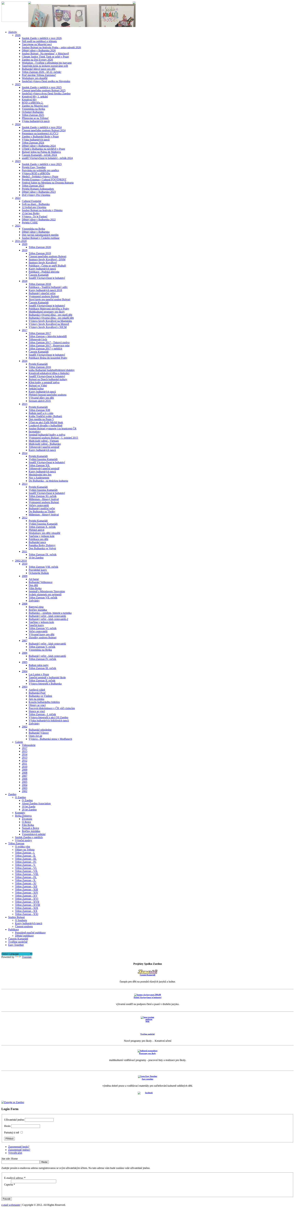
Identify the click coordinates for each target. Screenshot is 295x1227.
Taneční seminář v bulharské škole (47, 677)
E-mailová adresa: (14, 1177)
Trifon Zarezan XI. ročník (43, 496)
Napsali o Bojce (30, 828)
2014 (24, 453)
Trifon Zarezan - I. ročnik (42, 714)
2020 (24, 244)
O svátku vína (22, 846)
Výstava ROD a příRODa (36, 173)
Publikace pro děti (38, 539)
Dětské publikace (24, 935)
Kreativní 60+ (29, 99)
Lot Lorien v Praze (39, 674)
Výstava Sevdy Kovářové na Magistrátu (50, 320)
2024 (17, 124)
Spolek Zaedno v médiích (29, 837)
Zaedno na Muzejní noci (35, 105)
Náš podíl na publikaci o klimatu (39, 41)
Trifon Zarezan (16, 843)
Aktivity (12, 32)
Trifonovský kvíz (38, 339)
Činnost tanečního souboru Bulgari (47, 256)
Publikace (13, 929)
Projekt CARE (30, 222)
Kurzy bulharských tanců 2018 (45, 290)
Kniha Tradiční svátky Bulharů (45, 416)
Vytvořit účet (15, 1152)
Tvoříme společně (17, 941)
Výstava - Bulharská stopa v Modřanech (50, 738)
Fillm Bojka (35, 588)
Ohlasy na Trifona (24, 849)
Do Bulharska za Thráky (42, 511)
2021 (17, 225)
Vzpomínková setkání (33, 834)
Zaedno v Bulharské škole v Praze (40, 136)
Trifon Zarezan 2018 (40, 284)
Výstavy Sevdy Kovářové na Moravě (49, 324)
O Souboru (21, 920)
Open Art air (35, 735)
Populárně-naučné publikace (30, 932)
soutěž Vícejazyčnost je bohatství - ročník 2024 (47, 158)
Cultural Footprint (31, 201)
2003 (24, 686)
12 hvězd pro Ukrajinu (34, 207)
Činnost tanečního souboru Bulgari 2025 (44, 90)
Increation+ (35, 431)
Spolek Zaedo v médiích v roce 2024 (42, 127)
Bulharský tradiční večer (42, 508)
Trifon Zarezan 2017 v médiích (45, 348)
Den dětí (33, 585)
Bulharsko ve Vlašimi (40, 695)
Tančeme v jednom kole (41, 536)
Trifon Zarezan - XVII (27, 901)
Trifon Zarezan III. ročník (42, 668)
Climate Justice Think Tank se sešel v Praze (45, 56)
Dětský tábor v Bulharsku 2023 (39, 191)
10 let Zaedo (28, 806)
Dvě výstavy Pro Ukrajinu (36, 194)
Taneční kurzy (36, 625)
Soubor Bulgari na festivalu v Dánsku (42, 210)
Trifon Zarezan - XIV (26, 892)
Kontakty (20, 812)
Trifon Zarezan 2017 (40, 333)
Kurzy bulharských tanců (42, 268)
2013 (24, 483)
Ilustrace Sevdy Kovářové (43, 262)
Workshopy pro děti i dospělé (44, 533)
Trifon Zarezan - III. (26, 858)
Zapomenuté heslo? (18, 1146)
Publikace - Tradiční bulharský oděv (48, 287)
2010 (24, 563)
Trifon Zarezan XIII (39, 410)
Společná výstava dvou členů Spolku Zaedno (46, 93)
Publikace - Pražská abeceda (44, 271)
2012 (24, 517)
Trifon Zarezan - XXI (26, 914)
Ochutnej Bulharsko (33, 111)
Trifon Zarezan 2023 (33, 185)
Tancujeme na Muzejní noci (37, 44)
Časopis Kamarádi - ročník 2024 (39, 155)
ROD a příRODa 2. (32, 102)
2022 (17, 198)
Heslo (7, 1126)
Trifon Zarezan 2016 (40, 367)
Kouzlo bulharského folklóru (44, 702)
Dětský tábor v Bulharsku (36, 231)
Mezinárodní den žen (40, 474)
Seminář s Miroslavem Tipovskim (47, 591)
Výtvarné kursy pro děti (41, 634)
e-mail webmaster (10, 1204)
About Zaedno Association (36, 803)
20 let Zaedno (29, 809)
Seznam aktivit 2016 (40, 400)
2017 (24, 330)
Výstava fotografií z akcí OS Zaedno (48, 717)
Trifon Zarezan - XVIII (27, 904)
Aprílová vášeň (37, 689)
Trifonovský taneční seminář (44, 446)
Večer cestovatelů (38, 631)
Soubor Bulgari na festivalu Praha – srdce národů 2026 (51, 47)
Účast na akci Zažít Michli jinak (46, 422)
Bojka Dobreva (23, 815)
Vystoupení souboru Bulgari (44, 296)
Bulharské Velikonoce (40, 582)
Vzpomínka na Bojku (33, 108)
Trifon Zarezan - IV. (26, 861)
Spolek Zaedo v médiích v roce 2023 (42, 164)
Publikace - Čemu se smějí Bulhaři (47, 265)
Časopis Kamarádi (38, 274)
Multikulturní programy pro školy (47, 311)
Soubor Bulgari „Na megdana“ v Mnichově (45, 53)
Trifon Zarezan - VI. (26, 868)
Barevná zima (36, 606)
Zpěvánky (34, 600)
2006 (24, 652)
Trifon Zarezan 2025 (33, 115)
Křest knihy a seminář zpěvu (44, 382)
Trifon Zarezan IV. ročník (42, 659)
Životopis (27, 818)
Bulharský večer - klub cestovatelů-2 (48, 619)
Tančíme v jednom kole (41, 622)
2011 (24, 551)
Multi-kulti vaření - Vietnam (44, 440)
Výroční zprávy (23, 840)
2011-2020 (21, 241)
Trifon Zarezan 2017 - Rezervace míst (49, 345)
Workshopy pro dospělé (34, 78)
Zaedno (12, 794)
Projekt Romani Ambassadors (38, 188)
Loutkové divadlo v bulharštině (45, 425)
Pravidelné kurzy (38, 569)
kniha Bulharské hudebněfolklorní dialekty (52, 370)
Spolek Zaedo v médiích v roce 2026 (42, 38)
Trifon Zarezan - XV (26, 895)
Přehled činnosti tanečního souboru (47, 394)
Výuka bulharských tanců (36, 121)
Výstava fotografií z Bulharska (45, 683)
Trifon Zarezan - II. (25, 855)
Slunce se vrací (37, 711)
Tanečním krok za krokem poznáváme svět (45, 65)
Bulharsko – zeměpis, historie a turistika (50, 612)
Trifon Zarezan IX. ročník (43, 554)
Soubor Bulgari (16, 917)
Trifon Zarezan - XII (26, 886)
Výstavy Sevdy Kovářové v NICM (48, 327)
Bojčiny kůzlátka (38, 609)
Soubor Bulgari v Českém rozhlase (40, 237)
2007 (24, 640)
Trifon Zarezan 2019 (40, 253)
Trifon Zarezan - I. (25, 852)
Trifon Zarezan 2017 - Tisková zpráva (49, 342)
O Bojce (26, 821)
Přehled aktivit (36, 529)
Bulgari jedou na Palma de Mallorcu (41, 151)
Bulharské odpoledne (40, 729)
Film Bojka (28, 825)
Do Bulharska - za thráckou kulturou (48, 480)
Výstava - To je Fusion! (34, 216)
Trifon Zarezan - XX (26, 911)
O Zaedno (20, 797)
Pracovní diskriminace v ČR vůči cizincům (52, 708)
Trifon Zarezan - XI (25, 883)
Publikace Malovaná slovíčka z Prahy (49, 308)
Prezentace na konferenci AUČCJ (40, 133)
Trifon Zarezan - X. (25, 880)
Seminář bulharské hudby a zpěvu (47, 434)
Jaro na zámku (36, 699)
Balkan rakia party (38, 665)
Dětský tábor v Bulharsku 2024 (39, 145)
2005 (24, 662)
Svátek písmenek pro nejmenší (45, 594)
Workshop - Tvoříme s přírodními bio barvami (47, 62)
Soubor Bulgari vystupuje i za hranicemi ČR (52, 428)
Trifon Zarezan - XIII (26, 889)
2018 (24, 281)
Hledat (44, 1162)
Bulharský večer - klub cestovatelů (47, 616)
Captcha (9, 1184)
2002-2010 (21, 560)
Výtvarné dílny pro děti (41, 397)
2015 (24, 403)
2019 (24, 250)
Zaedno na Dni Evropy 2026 (37, 59)
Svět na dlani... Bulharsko (36, 204)
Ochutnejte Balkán (39, 572)
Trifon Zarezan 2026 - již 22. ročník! (41, 72)
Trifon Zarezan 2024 (33, 142)
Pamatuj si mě (11, 1132)
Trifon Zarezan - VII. (26, 871)
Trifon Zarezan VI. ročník (43, 628)
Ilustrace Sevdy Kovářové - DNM (47, 259)
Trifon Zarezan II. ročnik (42, 680)
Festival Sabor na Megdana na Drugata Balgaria (48, 182)
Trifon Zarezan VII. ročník (43, 597)
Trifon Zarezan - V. (25, 864)
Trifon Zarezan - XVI (26, 898)
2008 (24, 603)
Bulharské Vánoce (39, 732)
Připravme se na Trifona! (35, 118)
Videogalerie (29, 745)
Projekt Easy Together (34, 167)
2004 (24, 671)
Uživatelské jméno (14, 1119)
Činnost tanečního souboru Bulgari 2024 (44, 130)
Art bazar (34, 579)
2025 (17, 84)
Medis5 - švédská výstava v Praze (40, 176)
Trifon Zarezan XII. (39, 465)
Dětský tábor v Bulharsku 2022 (39, 219)
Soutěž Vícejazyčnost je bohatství (47, 277)
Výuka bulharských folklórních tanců (49, 720)
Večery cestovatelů (39, 505)
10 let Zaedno (36, 557)
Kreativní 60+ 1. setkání (35, 96)
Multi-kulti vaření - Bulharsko (45, 443)
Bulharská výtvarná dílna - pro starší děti (50, 314)
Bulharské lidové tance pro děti (38, 68)
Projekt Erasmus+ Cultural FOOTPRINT (44, 179)
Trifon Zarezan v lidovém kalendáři (48, 336)
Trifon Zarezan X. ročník (42, 526)
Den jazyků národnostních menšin (40, 234)
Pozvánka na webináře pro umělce (40, 170)
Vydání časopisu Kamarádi (43, 459)
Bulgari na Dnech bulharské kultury (48, 379)
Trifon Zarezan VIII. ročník (43, 566)
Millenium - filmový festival (44, 499)
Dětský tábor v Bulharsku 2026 (39, 50)
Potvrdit (6, 1199)
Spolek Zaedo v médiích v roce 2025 (42, 87)
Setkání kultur (36, 388)
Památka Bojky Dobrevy (42, 545)
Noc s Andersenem (39, 477)
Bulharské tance (37, 542)
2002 (24, 726)
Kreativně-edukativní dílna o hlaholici (49, 373)
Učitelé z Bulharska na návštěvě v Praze (43, 148)
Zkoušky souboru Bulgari (42, 637)
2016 (24, 360)
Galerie (19, 742)
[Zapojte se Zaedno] (12, 1102)
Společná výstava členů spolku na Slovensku (46, 81)
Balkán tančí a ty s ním (41, 413)
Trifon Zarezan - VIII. (27, 874)
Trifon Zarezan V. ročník (42, 646)
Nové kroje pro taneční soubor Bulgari (49, 299)
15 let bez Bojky (31, 213)
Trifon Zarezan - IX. (26, 877)
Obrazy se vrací (37, 705)
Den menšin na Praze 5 (41, 419)
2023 (17, 161)
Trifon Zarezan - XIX (26, 908)
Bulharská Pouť (37, 692)
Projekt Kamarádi (38, 363)
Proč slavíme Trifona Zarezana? (39, 75)
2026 (17, 35)
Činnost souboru (24, 926)
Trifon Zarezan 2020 (40, 247)
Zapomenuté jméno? (19, 1149)
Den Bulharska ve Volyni (42, 548)
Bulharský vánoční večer (42, 293)
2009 (24, 576)
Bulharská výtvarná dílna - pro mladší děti (51, 317)
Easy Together (16, 944)
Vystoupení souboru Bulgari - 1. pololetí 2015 (53, 437)
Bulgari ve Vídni (38, 385)
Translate (27, 957)
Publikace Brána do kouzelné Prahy (48, 357)
